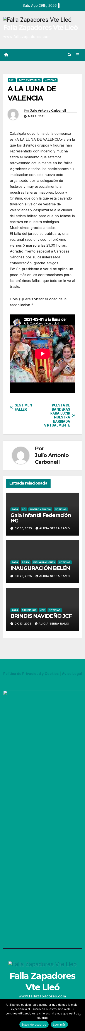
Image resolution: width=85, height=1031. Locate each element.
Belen (25, 562)
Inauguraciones (44, 562)
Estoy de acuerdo (34, 1024)
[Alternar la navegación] (78, 54)
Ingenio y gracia (40, 509)
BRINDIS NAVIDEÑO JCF (41, 616)
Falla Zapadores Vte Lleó (40, 28)
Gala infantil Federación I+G (40, 518)
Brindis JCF (29, 610)
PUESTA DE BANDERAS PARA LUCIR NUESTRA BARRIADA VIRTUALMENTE (57, 415)
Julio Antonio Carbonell (48, 111)
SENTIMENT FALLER (24, 407)
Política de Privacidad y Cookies (31, 673)
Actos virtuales (30, 80)
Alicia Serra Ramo (54, 528)
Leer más (59, 1024)
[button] (69, 55)
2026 (15, 509)
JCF (42, 610)
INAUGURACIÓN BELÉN (40, 568)
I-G (24, 509)
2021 (11, 80)
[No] (79, 1015)
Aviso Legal (72, 673)
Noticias (50, 80)
